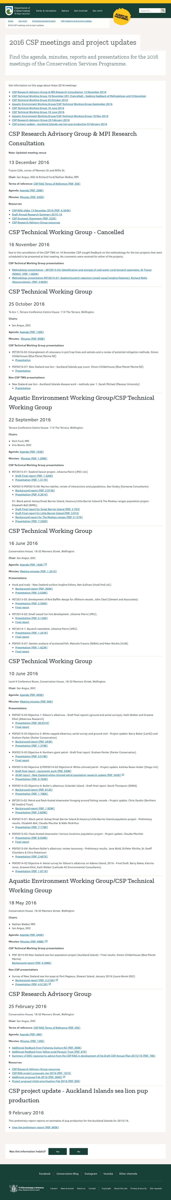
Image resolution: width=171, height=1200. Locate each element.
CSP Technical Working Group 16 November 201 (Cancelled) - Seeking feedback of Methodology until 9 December (79, 96)
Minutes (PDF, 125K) (32, 1041)
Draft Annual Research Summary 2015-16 (37, 214)
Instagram (91, 1173)
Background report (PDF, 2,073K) (35, 490)
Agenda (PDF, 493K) (32, 695)
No (78, 1151)
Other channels (128, 1173)
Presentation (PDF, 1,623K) (31, 647)
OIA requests (156, 1188)
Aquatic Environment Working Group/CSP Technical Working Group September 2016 (62, 104)
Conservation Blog (67, 1173)
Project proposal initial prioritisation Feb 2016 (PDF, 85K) (46, 1081)
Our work (97, 10)
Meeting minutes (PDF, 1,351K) (38, 571)
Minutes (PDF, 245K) (32, 197)
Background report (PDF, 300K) (34, 588)
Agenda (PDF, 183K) (32, 564)
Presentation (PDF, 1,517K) (31, 479)
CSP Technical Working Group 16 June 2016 (38, 108)
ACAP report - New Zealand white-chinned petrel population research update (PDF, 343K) (68, 775)
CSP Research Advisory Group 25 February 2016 (41, 120)
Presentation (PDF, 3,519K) (31, 756)
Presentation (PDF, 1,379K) (31, 745)
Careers (53, 1188)
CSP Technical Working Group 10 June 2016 (38, 112)
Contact (92, 1188)
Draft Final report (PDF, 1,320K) (34, 475)
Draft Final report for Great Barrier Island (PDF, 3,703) (47, 509)
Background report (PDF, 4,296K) (31, 963)
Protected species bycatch (44, 21)
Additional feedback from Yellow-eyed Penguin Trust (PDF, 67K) (49, 1051)
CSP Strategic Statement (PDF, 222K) (34, 218)
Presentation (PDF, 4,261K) (31, 494)
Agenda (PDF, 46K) (31, 1034)
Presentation (23, 360)
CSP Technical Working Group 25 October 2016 (40, 100)
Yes (57, 1151)
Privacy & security (139, 1188)
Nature (65, 10)
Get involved (80, 10)
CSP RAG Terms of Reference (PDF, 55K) (57, 183)
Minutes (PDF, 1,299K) (34, 458)
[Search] (163, 10)
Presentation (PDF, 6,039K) (31, 837)
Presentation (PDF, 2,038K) (31, 592)
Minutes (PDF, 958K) (33, 338)
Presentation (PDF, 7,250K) (31, 521)
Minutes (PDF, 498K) (32, 941)
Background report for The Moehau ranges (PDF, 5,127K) (49, 517)
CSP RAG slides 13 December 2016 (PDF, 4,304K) (41, 210)
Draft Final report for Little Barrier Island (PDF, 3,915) (47, 513)
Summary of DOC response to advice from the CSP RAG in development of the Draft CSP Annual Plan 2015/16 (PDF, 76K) (83, 1055)
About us (81, 1188)
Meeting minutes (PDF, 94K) (36, 701)
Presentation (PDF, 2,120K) (31, 618)
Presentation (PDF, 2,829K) (31, 812)
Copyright (106, 1188)
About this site (120, 1188)
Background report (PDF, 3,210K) (35, 980)
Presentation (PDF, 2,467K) (31, 856)
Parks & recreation (46, 10)
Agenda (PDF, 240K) (32, 934)
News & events (67, 1188)
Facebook (44, 1173)
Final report (22, 607)
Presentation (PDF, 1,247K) (31, 632)
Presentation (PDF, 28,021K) (32, 723)
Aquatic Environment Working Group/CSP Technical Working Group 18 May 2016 (60, 116)
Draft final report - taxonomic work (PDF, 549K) (43, 771)
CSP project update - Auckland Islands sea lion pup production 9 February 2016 (59, 124)
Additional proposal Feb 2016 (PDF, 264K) (37, 1077)
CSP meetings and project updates (76, 21)
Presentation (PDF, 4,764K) (31, 779)
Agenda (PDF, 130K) (32, 332)
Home (10, 21)
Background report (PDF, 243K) (33, 741)
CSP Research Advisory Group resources (36, 222)
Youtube (108, 1173)
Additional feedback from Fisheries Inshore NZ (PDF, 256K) (46, 1047)
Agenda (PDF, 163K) (32, 451)
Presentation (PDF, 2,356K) (31, 603)
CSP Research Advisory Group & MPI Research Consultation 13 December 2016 (59, 92)
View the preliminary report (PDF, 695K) (35, 1127)
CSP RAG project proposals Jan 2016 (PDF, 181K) (41, 1073)
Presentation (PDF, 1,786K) (31, 793)
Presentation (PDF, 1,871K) (31, 871)
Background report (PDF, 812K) (33, 789)
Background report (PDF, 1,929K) (35, 808)
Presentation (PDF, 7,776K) (31, 827)
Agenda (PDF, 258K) (31, 190)
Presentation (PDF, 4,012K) (31, 984)
